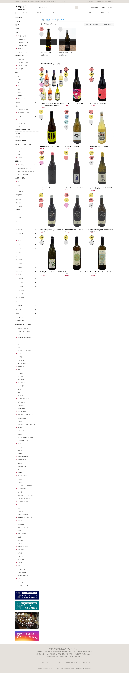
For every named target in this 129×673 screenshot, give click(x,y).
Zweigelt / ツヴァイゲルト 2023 (98, 103)
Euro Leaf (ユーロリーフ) (24, 168)
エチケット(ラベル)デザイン (23, 144)
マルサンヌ (61, 20)
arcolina (20, 341)
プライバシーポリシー (57, 662)
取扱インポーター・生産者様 (23, 324)
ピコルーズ (20, 511)
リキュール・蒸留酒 (23, 109)
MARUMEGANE (22, 533)
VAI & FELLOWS (22, 363)
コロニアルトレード (23, 434)
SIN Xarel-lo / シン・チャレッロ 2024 (49, 146)
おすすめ (17, 133)
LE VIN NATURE (22, 572)
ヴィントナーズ (22, 379)
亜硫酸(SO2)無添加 (20, 140)
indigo (19, 347)
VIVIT (19, 370)
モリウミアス (21, 550)
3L (18, 181)
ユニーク (20, 157)
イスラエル (20, 275)
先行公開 (17, 21)
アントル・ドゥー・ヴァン (24, 350)
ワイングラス (19, 317)
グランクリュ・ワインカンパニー (26, 415)
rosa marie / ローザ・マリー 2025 (48, 187)
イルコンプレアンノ (23, 360)
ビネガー (20, 126)
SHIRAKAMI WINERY (23, 456)
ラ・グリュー (21, 559)
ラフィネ (20, 562)
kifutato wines (21, 408)
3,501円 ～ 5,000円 (23, 65)
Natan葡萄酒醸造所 (23, 488)
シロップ (20, 120)
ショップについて (71, 13)
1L (18, 188)
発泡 (19, 89)
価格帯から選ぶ (19, 55)
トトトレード (21, 482)
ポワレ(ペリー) (21, 98)
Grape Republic (22, 418)
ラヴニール (20, 556)
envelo (19, 354)
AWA (19, 392)
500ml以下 (20, 191)
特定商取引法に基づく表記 (73, 662)
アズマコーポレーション (24, 331)
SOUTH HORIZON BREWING (25, 437)
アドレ (19, 334)
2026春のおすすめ (22, 45)
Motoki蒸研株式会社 (23, 546)
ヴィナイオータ (22, 376)
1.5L (19, 185)
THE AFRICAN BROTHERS (24, 337)
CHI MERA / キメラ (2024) (72, 146)
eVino (19, 389)
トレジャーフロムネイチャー (25, 485)
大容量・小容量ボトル (21, 178)
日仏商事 (20, 492)
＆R (18, 344)
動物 (19, 154)
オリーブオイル (22, 123)
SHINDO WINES (22, 460)
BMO (19, 508)
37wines (20, 443)
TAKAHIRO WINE (22, 466)
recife (19, 578)
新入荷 (17, 25)
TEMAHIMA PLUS (22, 476)
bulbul (19, 530)
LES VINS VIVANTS (23, 575)
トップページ (23, 13)
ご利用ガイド (54, 13)
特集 (16, 32)
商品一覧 (39, 13)
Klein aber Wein (22, 411)
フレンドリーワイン (23, 42)
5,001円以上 (21, 69)
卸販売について (105, 13)
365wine (20, 450)
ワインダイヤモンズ (23, 585)
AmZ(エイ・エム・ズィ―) (24, 328)
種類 (16, 72)
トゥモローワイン (22, 479)
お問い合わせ (86, 662)
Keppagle (20, 427)
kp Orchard (21, 431)
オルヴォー (20, 395)
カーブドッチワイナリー (24, 398)
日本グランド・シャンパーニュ (26, 495)
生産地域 (17, 210)
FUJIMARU (20, 521)
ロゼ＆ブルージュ (22, 52)
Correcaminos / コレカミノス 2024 (99, 146)
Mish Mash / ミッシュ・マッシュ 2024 (74, 103)
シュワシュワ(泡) (22, 39)
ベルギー (20, 240)
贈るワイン (20, 48)
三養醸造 (20, 453)
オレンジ (20, 79)
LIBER (19, 566)
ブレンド (20, 206)
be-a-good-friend (22, 505)
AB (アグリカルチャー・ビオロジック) (27, 165)
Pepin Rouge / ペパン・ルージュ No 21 (74, 187)
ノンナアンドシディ (23, 501)
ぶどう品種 (18, 195)
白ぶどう (54, 20)
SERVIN (20, 463)
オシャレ (20, 148)
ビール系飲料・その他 (23, 112)
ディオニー (20, 472)
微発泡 (19, 92)
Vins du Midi (21, 366)
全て (41, 20)
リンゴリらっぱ (22, 569)
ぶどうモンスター (22, 524)
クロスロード (21, 421)
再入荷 (17, 28)
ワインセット (19, 137)
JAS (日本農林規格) (23, 174)
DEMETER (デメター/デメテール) (26, 171)
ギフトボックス (19, 320)
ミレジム (20, 543)
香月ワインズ (21, 405)
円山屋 (19, 537)
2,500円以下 (21, 59)
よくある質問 (88, 13)
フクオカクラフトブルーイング (26, 517)
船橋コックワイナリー (23, 527)
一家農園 (20, 357)
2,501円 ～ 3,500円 (23, 62)
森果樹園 (20, 553)
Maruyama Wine (22, 540)
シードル (20, 95)
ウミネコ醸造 (21, 386)
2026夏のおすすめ (22, 36)
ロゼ (19, 85)
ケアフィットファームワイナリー (26, 424)
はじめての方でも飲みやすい (23, 129)
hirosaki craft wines (23, 514)
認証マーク (18, 161)
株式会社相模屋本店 (23, 440)
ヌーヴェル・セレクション (24, 498)
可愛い (19, 151)
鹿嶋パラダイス (22, 402)
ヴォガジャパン (22, 382)
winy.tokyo (21, 582)
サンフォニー (21, 447)
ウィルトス (20, 373)
